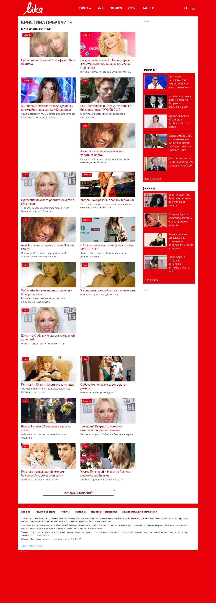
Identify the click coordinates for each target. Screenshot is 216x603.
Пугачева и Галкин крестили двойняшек (47, 384)
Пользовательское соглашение (139, 511)
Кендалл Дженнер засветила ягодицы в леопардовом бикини (180, 220)
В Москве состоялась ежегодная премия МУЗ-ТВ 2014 (107, 247)
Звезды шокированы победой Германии (107, 200)
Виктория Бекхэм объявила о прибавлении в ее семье (179, 121)
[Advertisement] (47, 145)
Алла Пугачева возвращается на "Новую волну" (47, 247)
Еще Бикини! (151, 280)
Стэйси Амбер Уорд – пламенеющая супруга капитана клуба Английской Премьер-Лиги (180, 143)
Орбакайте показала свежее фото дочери (102, 386)
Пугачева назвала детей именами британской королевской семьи (43, 473)
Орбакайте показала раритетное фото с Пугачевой (47, 202)
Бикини (148, 8)
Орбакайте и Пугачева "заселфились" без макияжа (48, 62)
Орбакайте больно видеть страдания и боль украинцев (46, 292)
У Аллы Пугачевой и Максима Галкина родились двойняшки (105, 473)
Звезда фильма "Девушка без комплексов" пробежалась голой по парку (180, 241)
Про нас (25, 511)
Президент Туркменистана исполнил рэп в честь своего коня (179, 81)
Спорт (132, 8)
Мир (100, 8)
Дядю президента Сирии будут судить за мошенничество (180, 162)
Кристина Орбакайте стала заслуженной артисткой (48, 337)
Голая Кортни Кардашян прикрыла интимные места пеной (178, 264)
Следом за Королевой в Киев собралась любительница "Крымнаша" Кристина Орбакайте (106, 64)
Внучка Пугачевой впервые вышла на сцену (46, 428)
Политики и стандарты (104, 511)
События (116, 8)
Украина (85, 8)
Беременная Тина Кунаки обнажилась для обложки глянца (180, 200)
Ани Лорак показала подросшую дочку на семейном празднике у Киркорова (47, 108)
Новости (149, 70)
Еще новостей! (153, 178)
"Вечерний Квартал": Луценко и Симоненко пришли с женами (101, 428)
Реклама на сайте (45, 511)
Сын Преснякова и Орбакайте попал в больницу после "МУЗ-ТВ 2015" (105, 108)
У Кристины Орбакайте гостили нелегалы (107, 290)
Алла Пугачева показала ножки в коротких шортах (102, 153)
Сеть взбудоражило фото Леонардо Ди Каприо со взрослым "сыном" (180, 101)
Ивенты (65, 511)
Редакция (80, 511)
